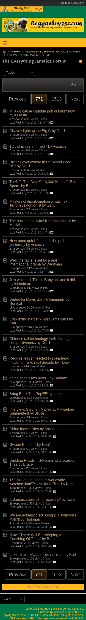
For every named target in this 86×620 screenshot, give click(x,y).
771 (39, 98)
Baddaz (60, 378)
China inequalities (24, 429)
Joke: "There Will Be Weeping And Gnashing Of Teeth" (37, 537)
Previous (18, 98)
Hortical (15, 304)
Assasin (20, 115)
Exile (71, 500)
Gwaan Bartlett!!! (22, 445)
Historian (32, 519)
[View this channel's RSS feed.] (80, 61)
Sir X (51, 205)
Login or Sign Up (70, 3)
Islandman (22, 284)
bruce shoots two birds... (29, 378)
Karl (12, 323)
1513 (57, 98)
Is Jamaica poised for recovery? (35, 500)
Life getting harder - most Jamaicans (38, 319)
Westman (54, 264)
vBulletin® (60, 612)
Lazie (57, 394)
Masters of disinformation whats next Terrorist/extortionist (38, 203)
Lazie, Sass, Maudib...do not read (36, 555)
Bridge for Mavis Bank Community (37, 299)
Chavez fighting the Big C (30, 131)
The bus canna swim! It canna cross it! (40, 221)
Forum (15, 51)
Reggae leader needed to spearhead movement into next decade (39, 360)
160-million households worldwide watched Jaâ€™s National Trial (37, 482)
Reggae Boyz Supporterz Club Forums (52, 51)
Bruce (31, 186)
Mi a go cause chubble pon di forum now (42, 111)
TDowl (65, 362)
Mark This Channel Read (43, 586)
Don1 (61, 131)
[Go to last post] (51, 122)
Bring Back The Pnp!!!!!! (28, 394)
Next (75, 98)
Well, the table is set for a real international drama (33, 262)
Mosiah (15, 225)
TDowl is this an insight (28, 146)
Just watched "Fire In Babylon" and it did (42, 280)
